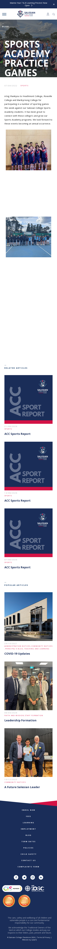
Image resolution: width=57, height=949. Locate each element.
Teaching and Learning (36, 649)
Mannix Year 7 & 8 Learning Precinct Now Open (28, 4)
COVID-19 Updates (17, 653)
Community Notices (42, 646)
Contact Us (28, 860)
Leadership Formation (20, 720)
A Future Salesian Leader (22, 787)
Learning (28, 823)
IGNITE (34, 940)
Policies (28, 848)
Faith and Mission (14, 715)
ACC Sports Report (17, 434)
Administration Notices (17, 646)
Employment (28, 829)
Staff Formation (34, 715)
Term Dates (28, 841)
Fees (28, 816)
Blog (29, 835)
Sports (24, 86)
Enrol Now (28, 810)
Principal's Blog (14, 649)
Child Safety (29, 854)
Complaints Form (28, 867)
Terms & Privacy (43, 937)
